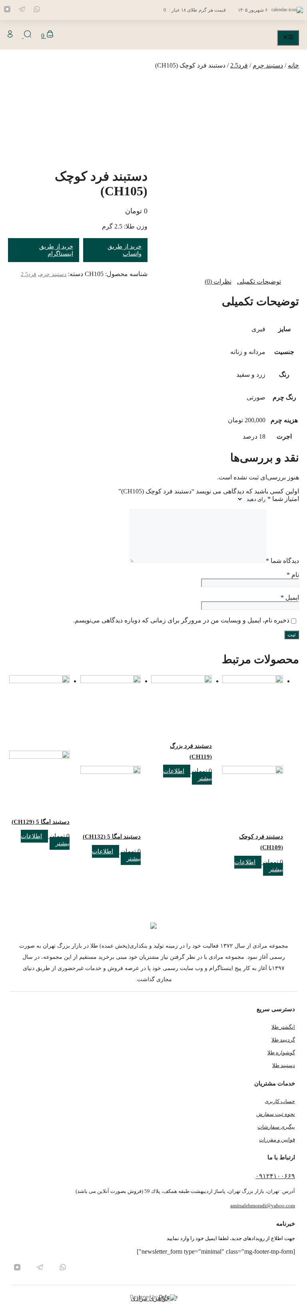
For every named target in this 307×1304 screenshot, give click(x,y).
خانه (293, 65)
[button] (27, 35)
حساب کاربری (280, 1101)
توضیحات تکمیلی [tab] (259, 281)
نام (293, 574)
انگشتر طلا (283, 1027)
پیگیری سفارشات (276, 1127)
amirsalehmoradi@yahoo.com (262, 1206)
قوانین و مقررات (277, 1140)
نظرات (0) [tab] (218, 281)
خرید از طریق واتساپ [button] (125, 250)
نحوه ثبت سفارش (275, 1114)
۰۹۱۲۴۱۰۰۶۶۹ (275, 1176)
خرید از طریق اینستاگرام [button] (56, 250)
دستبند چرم (268, 65)
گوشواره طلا (281, 1053)
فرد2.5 (239, 65)
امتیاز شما (283, 498)
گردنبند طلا (283, 1040)
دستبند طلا (283, 1065)
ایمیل (290, 597)
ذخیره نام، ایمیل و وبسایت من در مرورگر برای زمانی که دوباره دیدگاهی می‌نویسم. (181, 620)
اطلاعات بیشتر (258, 866)
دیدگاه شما (282, 560)
